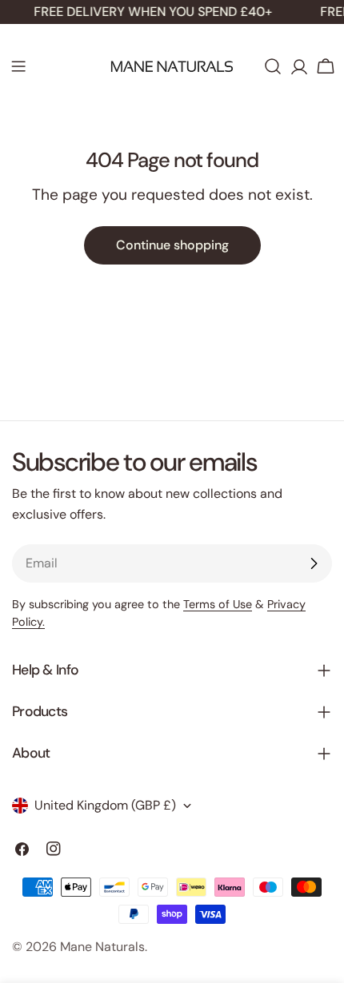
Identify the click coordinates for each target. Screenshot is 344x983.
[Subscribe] (313, 563)
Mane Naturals (102, 946)
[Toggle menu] (18, 66)
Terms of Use (217, 604)
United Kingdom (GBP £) (105, 805)
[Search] (273, 66)
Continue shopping (172, 245)
